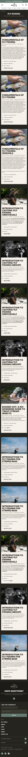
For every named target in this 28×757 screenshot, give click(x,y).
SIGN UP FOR (7, 379)
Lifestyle (4, 734)
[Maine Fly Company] (14, 5)
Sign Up (14, 715)
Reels (9, 8)
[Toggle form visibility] (14, 698)
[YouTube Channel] (9, 754)
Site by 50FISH (4, 749)
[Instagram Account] (5, 754)
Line (14, 8)
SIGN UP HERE (7, 233)
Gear (23, 8)
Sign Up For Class (7, 430)
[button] (2, 5)
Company (3, 742)
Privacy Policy (10, 749)
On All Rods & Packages (17, 1)
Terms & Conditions (18, 749)
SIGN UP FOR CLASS (8, 68)
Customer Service (6, 738)
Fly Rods (4, 8)
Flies (19, 8)
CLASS (10, 580)
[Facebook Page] (2, 754)
